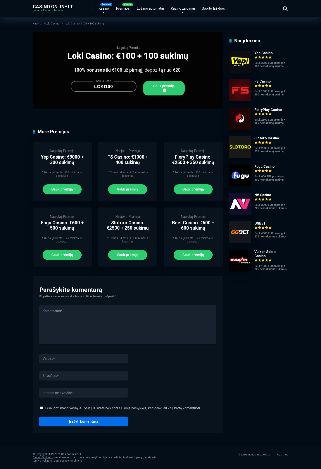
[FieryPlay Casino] (240, 128)
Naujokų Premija (128, 48)
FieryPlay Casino (268, 110)
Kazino (103, 8)
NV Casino (262, 195)
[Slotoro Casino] (240, 157)
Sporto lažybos (213, 8)
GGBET (260, 223)
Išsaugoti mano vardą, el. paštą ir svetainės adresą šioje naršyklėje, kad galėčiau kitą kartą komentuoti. (122, 408)
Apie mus (282, 454)
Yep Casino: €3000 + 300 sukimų (62, 159)
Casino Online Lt (53, 6)
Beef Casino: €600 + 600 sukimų (193, 225)
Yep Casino (263, 53)
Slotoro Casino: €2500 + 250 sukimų (128, 225)
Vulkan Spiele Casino (265, 254)
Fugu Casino (264, 166)
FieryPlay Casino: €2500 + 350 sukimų (193, 159)
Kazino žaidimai (183, 8)
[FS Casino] (240, 100)
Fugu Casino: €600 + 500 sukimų (62, 225)
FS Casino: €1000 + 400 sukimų (127, 159)
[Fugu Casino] (240, 185)
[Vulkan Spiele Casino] (240, 270)
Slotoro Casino (266, 138)
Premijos (123, 8)
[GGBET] (240, 242)
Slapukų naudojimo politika (254, 454)
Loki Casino (52, 23)
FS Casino (262, 81)
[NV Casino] (240, 213)
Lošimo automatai (150, 8)
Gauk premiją (164, 86)
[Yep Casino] (240, 71)
